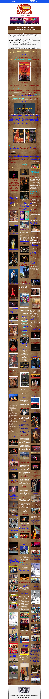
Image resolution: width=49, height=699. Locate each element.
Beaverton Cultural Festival (28, 115)
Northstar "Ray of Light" (33, 223)
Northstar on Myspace (33, 263)
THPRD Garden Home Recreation (33, 253)
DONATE (16, 95)
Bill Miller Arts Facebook (34, 245)
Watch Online (32, 319)
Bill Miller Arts (33, 244)
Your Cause (32, 207)
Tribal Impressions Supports (35, 170)
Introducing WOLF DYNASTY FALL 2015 (19, 51)
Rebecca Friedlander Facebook (23, 564)
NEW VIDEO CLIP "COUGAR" (30, 51)
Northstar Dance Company (24, 406)
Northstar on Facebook (12, 96)
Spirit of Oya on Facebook (34, 224)
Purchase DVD (32, 318)
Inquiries (31, 255)
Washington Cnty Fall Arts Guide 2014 (24, 310)
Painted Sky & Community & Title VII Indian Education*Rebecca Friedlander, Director (24, 44)
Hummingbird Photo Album (13, 224)
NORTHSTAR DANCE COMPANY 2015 (24, 57)
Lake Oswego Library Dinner (25, 317)
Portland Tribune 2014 (24, 313)
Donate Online (24, 101)
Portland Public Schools (22, 569)
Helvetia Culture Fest (24, 346)
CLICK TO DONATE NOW (35, 162)
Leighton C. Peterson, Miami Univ (35, 329)
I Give (31, 203)
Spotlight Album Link (24, 321)
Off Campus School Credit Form (24, 241)
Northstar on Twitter (29, 96)
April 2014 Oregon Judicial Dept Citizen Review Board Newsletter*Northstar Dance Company (24, 308)
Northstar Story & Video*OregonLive (26, 284)
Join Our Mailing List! (35, 275)
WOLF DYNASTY (35, 53)
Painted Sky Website (33, 261)
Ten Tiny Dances (20, 115)
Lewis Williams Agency (12, 146)
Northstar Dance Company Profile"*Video (24, 45)
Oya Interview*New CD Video (34, 222)
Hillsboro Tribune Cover (24, 311)
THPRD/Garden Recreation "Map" (24, 204)
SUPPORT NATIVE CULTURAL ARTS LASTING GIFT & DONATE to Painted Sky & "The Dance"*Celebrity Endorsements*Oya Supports (24, 46)
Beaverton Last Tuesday (13, 115)
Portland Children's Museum (24, 320)
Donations (31, 210)
